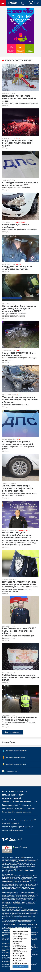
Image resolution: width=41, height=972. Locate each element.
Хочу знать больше (13, 732)
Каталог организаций (11, 798)
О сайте (4, 820)
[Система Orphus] (7, 851)
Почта (4, 812)
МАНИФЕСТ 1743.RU (22, 808)
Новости (6, 791)
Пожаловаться (7, 808)
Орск (31, 820)
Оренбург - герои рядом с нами (19, 812)
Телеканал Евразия (10, 802)
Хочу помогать (25, 805)
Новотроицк (6, 823)
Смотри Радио (8, 742)
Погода (35, 802)
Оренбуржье (15, 823)
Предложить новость (10, 805)
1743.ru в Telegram (19, 791)
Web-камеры (25, 802)
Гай (35, 820)
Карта (33, 808)
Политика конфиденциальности (12, 830)
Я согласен (20, 966)
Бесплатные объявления (13, 795)
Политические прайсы (21, 820)
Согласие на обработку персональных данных (17, 827)
